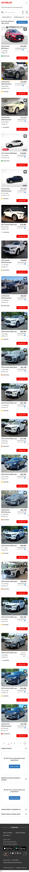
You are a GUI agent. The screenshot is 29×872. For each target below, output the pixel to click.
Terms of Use (6, 860)
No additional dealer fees (20, 48)
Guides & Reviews (20, 833)
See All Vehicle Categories (10, 844)
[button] (23, 12)
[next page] (24, 743)
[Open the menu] (26, 3)
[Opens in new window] (8, 848)
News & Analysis (7, 833)
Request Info (22, 58)
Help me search (22, 22)
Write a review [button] (14, 766)
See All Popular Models (10, 842)
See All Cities (7, 839)
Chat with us (6, 835)
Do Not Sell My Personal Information (12, 862)
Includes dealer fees (21, 119)
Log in (26, 854)
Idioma (5, 855)
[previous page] (4, 743)
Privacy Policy (15, 860)
